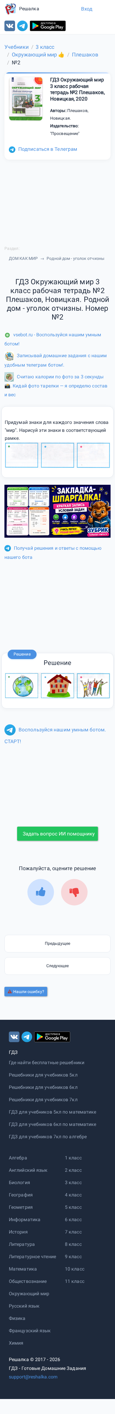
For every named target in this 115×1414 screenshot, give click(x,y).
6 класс (73, 1219)
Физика (17, 1318)
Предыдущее (57, 943)
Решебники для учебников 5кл (43, 1075)
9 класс (73, 1256)
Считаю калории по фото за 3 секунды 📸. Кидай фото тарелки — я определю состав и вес (55, 385)
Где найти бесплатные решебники (46, 1062)
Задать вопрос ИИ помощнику (59, 834)
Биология (19, 1182)
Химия (16, 1343)
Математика (23, 1269)
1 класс (73, 1158)
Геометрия (21, 1207)
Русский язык (24, 1306)
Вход (86, 9)
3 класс (73, 1182)
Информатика (24, 1219)
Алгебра (18, 1158)
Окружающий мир (29, 1293)
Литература (22, 1244)
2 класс (73, 1170)
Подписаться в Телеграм (47, 149)
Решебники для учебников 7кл (43, 1099)
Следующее (57, 965)
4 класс (73, 1195)
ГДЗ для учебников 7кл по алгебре (48, 1136)
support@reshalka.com (33, 1377)
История (18, 1232)
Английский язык (28, 1170)
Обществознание (28, 1281)
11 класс (74, 1281)
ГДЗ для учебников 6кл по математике (52, 1124)
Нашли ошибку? (28, 991)
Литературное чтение (32, 1256)
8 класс (73, 1244)
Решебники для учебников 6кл (43, 1087)
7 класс (73, 1232)
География (21, 1195)
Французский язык (30, 1330)
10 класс (74, 1269)
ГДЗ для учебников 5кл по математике (52, 1112)
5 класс (73, 1207)
